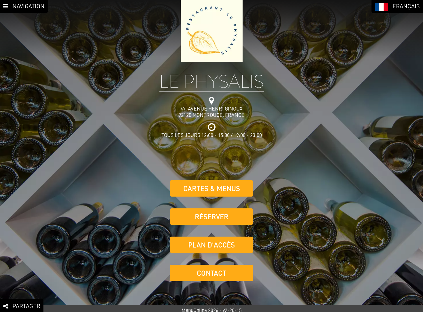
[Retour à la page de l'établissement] (212, 31)
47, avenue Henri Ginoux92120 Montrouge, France (211, 111)
